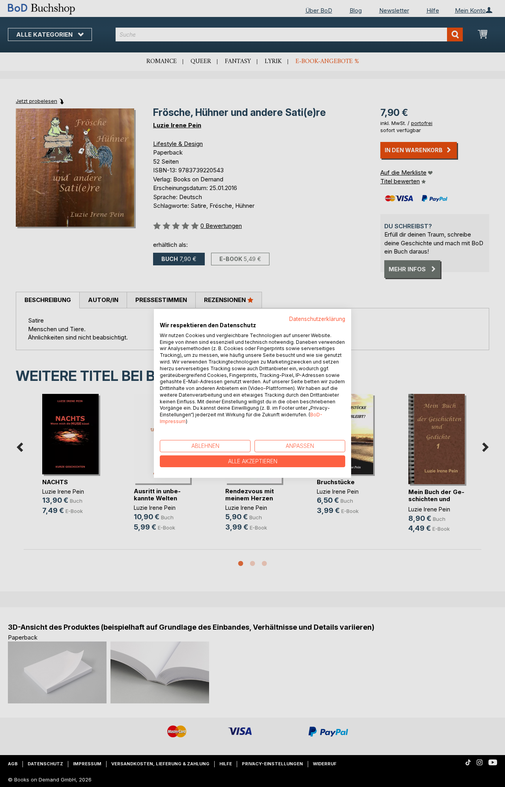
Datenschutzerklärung (317, 319)
